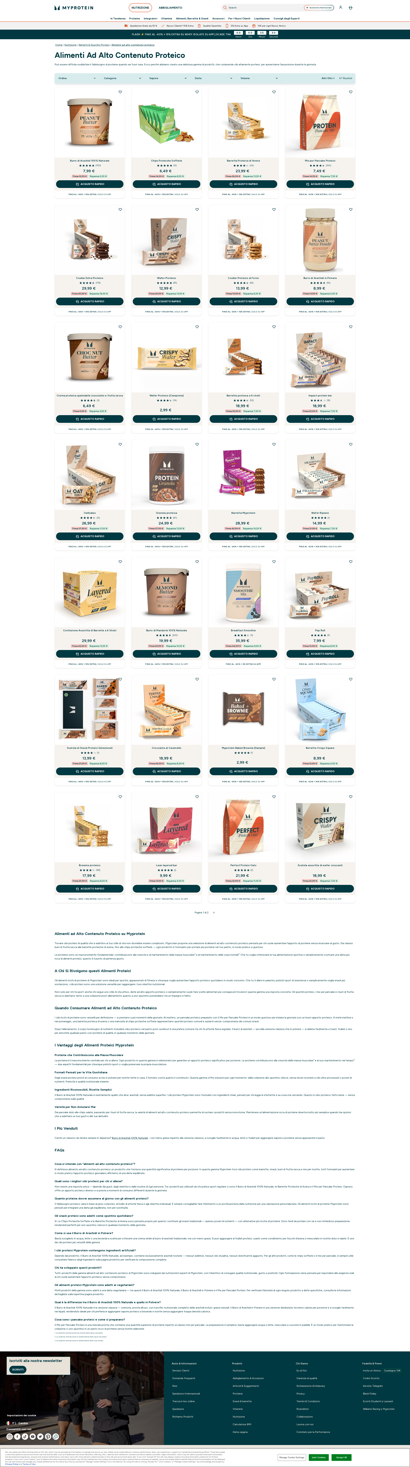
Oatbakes (90, 513)
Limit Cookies (319, 1457)
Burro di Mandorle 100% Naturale (166, 630)
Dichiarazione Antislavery (310, 1386)
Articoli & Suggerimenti (246, 1386)
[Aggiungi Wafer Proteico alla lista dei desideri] (197, 209)
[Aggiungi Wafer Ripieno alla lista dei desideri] (351, 444)
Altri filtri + (328, 78)
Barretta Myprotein (243, 513)
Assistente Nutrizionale (320, 8)
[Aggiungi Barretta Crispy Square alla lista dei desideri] (351, 679)
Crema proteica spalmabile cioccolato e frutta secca (90, 395)
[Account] (341, 7)
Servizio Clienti (180, 1370)
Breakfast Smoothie (243, 630)
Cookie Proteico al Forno (243, 278)
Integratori (150, 18)
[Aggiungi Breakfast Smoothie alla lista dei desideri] (274, 561)
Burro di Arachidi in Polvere (320, 278)
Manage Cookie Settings (291, 1457)
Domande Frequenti (183, 1378)
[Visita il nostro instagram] (9, 1436)
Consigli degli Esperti (286, 18)
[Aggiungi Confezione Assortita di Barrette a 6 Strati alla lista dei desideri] (120, 561)
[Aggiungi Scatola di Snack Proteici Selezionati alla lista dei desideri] (120, 679)
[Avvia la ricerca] (225, 8)
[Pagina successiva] (214, 912)
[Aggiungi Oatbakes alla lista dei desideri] (120, 444)
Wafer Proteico (166, 278)
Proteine (134, 18)
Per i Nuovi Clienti (239, 18)
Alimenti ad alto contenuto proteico (133, 45)
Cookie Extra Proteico (89, 278)
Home (58, 45)
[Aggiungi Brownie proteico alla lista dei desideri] (120, 796)
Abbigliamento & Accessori (248, 1378)
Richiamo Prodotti (182, 1416)
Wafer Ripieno (320, 513)
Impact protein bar (320, 395)
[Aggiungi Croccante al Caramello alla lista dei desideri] (197, 679)
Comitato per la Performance (313, 1432)
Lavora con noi (304, 1424)
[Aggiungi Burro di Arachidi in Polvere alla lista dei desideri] (351, 209)
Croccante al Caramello (166, 748)
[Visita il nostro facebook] (17, 1436)
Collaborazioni (304, 1416)
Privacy (300, 1393)
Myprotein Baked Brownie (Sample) (243, 748)
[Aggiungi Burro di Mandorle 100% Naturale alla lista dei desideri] (197, 561)
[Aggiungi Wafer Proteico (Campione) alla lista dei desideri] (197, 327)
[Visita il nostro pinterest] (48, 1436)
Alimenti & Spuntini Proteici (94, 45)
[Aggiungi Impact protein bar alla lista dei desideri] (351, 327)
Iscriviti (18, 1369)
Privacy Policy (11, 1464)
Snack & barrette (242, 1401)
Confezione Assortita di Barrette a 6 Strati (89, 630)
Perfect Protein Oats (243, 865)
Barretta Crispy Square (320, 748)
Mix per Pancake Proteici (320, 160)
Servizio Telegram (373, 1386)
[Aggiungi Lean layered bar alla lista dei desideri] (197, 796)
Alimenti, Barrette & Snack (192, 18)
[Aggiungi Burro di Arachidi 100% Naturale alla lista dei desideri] (120, 92)
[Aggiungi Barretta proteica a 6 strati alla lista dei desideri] (274, 327)
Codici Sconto (371, 1378)
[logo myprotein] (74, 7)
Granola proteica (166, 513)
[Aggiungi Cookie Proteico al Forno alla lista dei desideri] (274, 209)
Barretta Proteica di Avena (243, 160)
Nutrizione (70, 45)
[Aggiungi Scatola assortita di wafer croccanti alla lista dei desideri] (351, 796)
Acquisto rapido (92, 184)
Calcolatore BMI (242, 1424)
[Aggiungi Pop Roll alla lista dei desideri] (351, 561)
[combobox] (278, 8)
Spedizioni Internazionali (186, 1393)
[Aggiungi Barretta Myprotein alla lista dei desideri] (274, 444)
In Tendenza (118, 18)
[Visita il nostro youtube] (32, 1436)
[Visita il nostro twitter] (40, 1436)
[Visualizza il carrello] (350, 7)
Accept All (341, 1457)
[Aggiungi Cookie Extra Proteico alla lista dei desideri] (120, 209)
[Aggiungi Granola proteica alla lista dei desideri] (197, 444)
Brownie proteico (89, 865)
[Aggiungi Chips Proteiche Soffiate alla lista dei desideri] (197, 92)
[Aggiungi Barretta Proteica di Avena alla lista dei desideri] (274, 92)
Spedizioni (178, 1409)
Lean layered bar (166, 865)
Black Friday (369, 1393)
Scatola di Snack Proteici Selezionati (90, 748)
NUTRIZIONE (140, 7)
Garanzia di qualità (306, 1378)
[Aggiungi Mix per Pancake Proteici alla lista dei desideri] (351, 92)
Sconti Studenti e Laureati (378, 1401)
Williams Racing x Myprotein (379, 1409)
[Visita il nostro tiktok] (25, 1436)
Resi (174, 1386)
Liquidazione (262, 18)
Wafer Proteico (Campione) (167, 395)
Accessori (218, 18)
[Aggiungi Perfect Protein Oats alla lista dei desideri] (274, 796)
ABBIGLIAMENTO (170, 7)
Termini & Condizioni (308, 1401)
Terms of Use (29, 1464)
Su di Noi (301, 1370)
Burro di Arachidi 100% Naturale (89, 160)
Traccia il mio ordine (183, 1401)
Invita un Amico (382, 1370)
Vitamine (166, 18)
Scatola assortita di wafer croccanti (320, 865)
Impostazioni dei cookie (21, 1415)
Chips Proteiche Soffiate (166, 160)
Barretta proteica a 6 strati (243, 395)
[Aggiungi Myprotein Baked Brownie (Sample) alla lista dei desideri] (274, 679)
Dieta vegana (240, 1432)
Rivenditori (302, 1409)
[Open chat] (56, 1436)
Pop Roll (320, 630)
